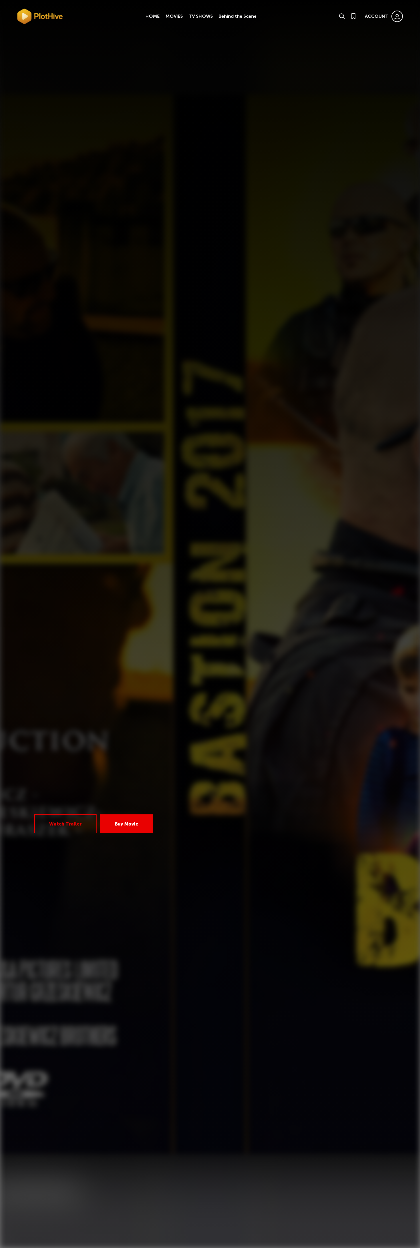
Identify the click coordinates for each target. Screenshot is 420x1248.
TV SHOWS (201, 16)
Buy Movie (126, 824)
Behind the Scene (238, 16)
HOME (152, 16)
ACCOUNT (377, 16)
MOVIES (174, 16)
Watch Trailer (65, 824)
